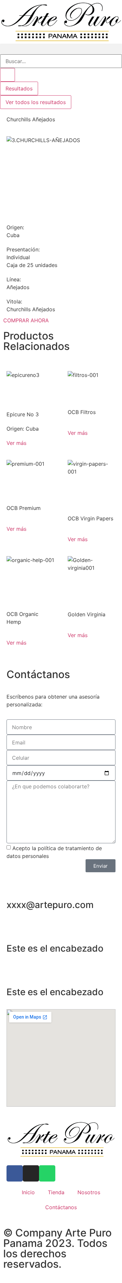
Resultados (19, 88)
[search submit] (7, 75)
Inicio (28, 1192)
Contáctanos (61, 1207)
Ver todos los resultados (36, 102)
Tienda (56, 1192)
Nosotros (88, 1192)
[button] (61, 49)
